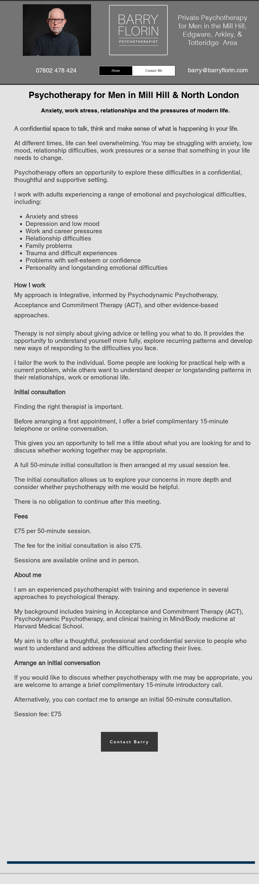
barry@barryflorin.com (218, 70)
